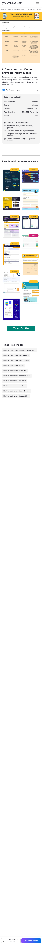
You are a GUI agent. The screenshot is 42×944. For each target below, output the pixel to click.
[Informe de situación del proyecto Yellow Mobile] (30, 265)
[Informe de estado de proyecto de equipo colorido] (30, 241)
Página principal (6, 9)
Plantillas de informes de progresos (16, 355)
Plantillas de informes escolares (14, 386)
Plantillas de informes (34, 9)
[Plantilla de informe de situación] (11, 180)
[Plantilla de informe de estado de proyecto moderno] (11, 281)
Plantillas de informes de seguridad (15, 396)
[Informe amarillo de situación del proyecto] (11, 203)
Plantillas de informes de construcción (16, 376)
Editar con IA (33, 941)
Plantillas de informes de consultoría (16, 360)
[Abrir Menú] (37, 3)
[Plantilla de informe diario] (30, 176)
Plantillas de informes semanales (14, 370)
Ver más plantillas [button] (21, 328)
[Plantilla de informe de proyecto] (11, 227)
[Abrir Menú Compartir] (37, 90)
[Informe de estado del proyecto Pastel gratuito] (30, 199)
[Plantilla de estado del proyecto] (30, 292)
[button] (11, 940)
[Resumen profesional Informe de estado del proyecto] (30, 222)
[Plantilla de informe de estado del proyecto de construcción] (11, 254)
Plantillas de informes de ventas (14, 381)
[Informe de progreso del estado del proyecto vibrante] (11, 309)
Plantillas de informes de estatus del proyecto (19, 350)
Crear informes (19, 9)
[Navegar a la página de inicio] (12, 3)
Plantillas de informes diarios (13, 365)
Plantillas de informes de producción (16, 391)
